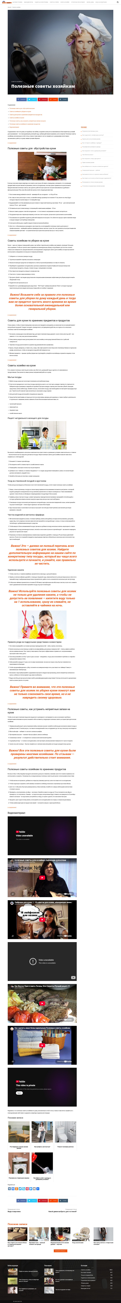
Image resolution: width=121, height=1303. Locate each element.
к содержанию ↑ (12, 143)
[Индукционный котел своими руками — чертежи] (60, 1234)
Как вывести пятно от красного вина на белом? (95, 174)
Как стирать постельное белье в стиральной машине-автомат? (17, 1244)
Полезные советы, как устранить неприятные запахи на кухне (28, 121)
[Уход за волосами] (82, 1234)
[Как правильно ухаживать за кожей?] (12, 1290)
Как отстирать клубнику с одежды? (92, 143)
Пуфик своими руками (88, 162)
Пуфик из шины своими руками (28, 1271)
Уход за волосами (77, 1242)
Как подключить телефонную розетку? (93, 135)
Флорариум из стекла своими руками (92, 182)
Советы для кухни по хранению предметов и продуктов (26, 114)
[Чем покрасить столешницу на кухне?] (49, 1271)
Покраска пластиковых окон (90, 131)
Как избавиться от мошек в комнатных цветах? (95, 166)
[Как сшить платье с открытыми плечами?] (103, 1234)
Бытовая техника (55, 1240)
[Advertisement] (97, 110)
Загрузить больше (60, 1251)
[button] (118, 2)
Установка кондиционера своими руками (93, 186)
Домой (9, 7)
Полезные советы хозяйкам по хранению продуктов (25, 124)
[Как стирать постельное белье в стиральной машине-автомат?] (17, 1234)
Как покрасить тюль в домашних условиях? (94, 150)
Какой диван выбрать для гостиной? (63, 1211)
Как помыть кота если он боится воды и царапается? (96, 178)
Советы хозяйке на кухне (17, 117)
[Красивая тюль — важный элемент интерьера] (39, 1234)
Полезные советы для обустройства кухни (22, 108)
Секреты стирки (12, 1240)
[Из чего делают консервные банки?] (49, 1281)
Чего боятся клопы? (87, 154)
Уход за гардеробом (99, 1240)
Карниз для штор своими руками (91, 139)
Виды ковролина (14, 1211)
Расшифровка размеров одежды (91, 146)
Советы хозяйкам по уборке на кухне (20, 111)
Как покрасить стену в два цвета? (91, 158)
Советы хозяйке (16, 7)
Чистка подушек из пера (62, 1289)
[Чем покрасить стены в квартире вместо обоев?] (12, 1281)
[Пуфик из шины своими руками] (12, 1271)
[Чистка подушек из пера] (49, 1290)
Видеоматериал (14, 127)
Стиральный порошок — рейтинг (91, 170)
